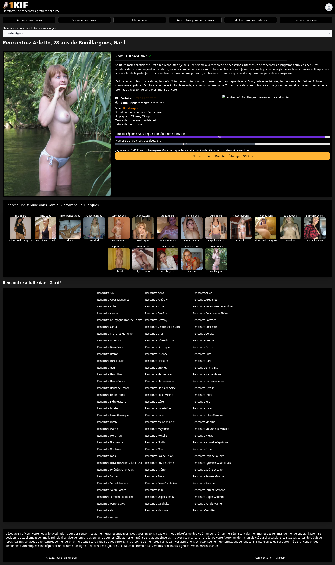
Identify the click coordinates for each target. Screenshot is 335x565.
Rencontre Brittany (156, 320)
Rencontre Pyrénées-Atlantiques (212, 463)
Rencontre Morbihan (109, 435)
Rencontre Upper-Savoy (111, 503)
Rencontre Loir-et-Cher (158, 408)
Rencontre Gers (106, 367)
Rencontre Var (105, 510)
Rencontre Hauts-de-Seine (160, 388)
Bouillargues (131, 108)
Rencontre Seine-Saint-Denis (162, 483)
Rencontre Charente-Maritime (114, 333)
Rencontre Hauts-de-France (113, 388)
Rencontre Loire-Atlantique (113, 415)
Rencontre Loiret (154, 415)
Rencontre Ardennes (205, 299)
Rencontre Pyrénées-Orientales (115, 469)
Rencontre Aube (106, 306)
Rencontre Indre (202, 395)
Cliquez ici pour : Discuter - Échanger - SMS (220, 156)
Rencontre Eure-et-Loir (110, 361)
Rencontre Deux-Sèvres (110, 347)
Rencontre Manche (204, 422)
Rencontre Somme (204, 483)
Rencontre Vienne (107, 517)
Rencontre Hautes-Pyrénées (209, 381)
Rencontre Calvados (204, 320)
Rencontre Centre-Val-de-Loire (162, 327)
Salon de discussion (84, 20)
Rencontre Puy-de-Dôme (159, 463)
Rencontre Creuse (203, 340)
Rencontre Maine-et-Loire (160, 422)
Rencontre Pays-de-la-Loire (208, 456)
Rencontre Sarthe (107, 476)
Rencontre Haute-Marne (207, 374)
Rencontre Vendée (203, 510)
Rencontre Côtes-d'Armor (159, 340)
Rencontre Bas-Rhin (156, 313)
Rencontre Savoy (155, 476)
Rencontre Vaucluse (156, 510)
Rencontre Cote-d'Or (109, 340)
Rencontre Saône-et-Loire (207, 469)
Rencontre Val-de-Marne (207, 503)
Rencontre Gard (202, 361)
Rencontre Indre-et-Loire (111, 401)
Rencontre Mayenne (157, 429)
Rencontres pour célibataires (195, 20)
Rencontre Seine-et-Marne (208, 476)
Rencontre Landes (107, 408)
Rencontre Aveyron (108, 313)
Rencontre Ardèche (156, 299)
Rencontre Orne (202, 449)
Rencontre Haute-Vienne (159, 381)
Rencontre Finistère (156, 361)
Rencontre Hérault (203, 388)
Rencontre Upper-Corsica (160, 497)
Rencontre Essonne (156, 354)
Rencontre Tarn (154, 490)
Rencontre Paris (106, 456)
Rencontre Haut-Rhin (109, 374)
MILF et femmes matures (250, 20)
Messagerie (139, 20)
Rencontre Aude (154, 306)
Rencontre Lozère (107, 422)
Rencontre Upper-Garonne (208, 497)
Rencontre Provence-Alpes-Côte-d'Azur (119, 463)
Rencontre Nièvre (203, 435)
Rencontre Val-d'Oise (157, 503)
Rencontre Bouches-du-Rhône (210, 313)
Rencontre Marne (107, 429)
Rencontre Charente (204, 327)
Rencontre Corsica (203, 333)
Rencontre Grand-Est (205, 367)
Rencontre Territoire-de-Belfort (115, 497)
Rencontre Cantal (107, 327)
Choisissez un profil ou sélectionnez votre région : (30, 28)
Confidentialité (263, 557)
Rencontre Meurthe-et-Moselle (211, 429)
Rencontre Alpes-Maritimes (113, 299)
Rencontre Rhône (155, 469)
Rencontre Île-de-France (111, 395)
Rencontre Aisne (154, 293)
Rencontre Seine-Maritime (112, 483)
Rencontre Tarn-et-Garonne (209, 490)
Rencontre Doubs (203, 347)
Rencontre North (155, 442)
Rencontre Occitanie (109, 449)
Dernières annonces (29, 20)
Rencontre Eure (202, 354)
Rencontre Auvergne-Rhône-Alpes (213, 306)
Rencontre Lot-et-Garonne (208, 415)
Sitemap (280, 557)
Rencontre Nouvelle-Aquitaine (210, 442)
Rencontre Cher (154, 333)
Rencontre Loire (202, 408)
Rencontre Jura (201, 401)
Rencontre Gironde (156, 367)
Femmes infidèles (306, 20)
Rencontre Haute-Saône (111, 381)
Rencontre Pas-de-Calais (159, 456)
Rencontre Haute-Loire (158, 374)
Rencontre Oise (154, 449)
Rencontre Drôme (107, 354)
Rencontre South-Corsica (111, 490)
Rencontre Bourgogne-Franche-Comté (119, 320)
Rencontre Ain (105, 293)
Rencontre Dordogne (157, 347)
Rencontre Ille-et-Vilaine (159, 395)
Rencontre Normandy (110, 442)
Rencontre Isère (154, 401)
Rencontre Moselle (156, 435)
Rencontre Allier (202, 293)
